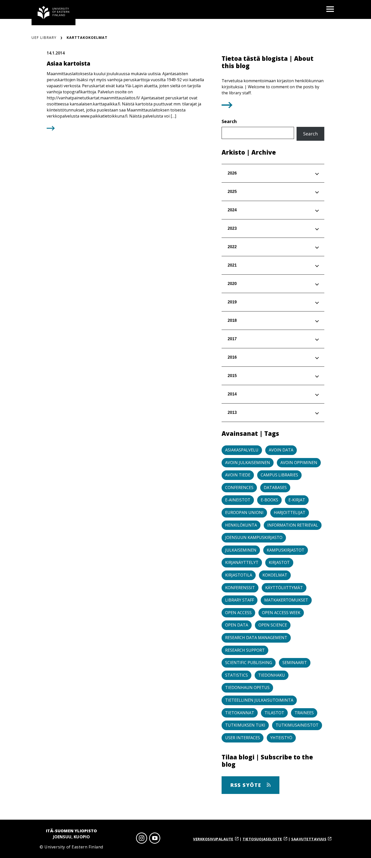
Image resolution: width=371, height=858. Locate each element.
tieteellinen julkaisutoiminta (259, 700)
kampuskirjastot (285, 550)
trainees (304, 713)
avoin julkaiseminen (247, 462)
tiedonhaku (271, 675)
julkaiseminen (240, 550)
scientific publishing (248, 662)
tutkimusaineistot (297, 725)
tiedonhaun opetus (247, 687)
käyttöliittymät (284, 587)
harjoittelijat (289, 512)
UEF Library (44, 37)
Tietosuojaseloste (262, 839)
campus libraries (279, 475)
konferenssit (240, 587)
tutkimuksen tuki (245, 725)
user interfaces (242, 737)
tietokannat (239, 713)
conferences (239, 487)
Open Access (238, 612)
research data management (256, 637)
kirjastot (279, 562)
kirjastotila (238, 575)
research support (245, 650)
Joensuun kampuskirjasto (253, 537)
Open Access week (281, 612)
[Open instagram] (141, 839)
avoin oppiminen (298, 462)
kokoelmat (274, 575)
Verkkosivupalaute (213, 839)
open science (272, 625)
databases (275, 487)
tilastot (274, 713)
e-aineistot (237, 500)
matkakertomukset (286, 600)
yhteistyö (281, 737)
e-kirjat (296, 500)
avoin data (281, 450)
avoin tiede (237, 475)
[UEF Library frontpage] (53, 12)
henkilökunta (241, 525)
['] (227, 106)
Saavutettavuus (308, 839)
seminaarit (294, 662)
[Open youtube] (154, 839)
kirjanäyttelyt (241, 562)
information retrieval (292, 525)
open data (236, 625)
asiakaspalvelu (241, 450)
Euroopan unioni (244, 512)
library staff (239, 600)
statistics (236, 675)
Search (229, 121)
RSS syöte (246, 785)
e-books (269, 500)
